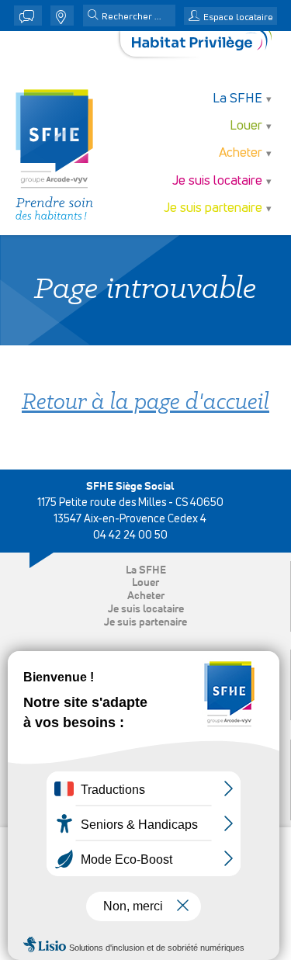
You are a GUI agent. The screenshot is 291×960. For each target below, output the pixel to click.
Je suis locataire (146, 609)
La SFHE (146, 570)
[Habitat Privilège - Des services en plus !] (201, 44)
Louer (145, 582)
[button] (93, 16)
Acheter (146, 596)
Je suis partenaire (145, 622)
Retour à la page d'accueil (145, 403)
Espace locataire (238, 18)
